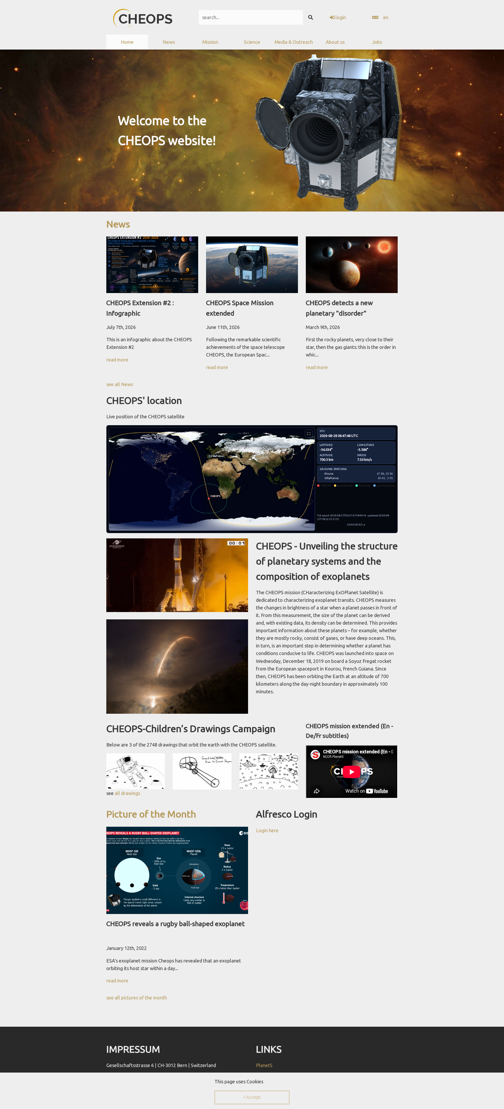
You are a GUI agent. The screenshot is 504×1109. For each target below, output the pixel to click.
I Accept (252, 1097)
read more (117, 359)
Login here (267, 830)
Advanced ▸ (356, 524)
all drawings (127, 793)
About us (335, 42)
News (118, 224)
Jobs (377, 42)
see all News (119, 384)
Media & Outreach (294, 42)
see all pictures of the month (136, 997)
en (385, 17)
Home (127, 42)
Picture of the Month (151, 814)
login (340, 17)
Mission (210, 42)
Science (252, 42)
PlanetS (264, 1065)
